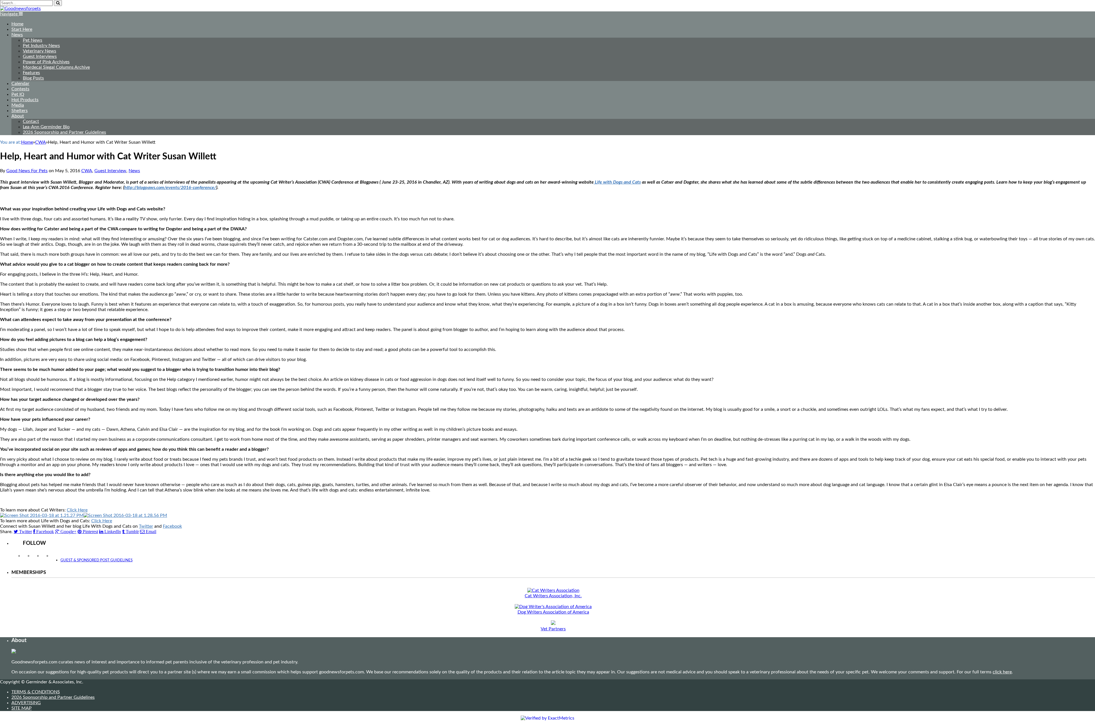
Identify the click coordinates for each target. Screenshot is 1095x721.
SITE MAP (21, 708)
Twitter (146, 526)
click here (1002, 672)
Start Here (21, 29)
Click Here (77, 510)
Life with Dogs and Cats (617, 182)
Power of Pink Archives (46, 62)
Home (17, 24)
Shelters (19, 110)
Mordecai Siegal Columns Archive (56, 67)
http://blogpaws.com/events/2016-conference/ (170, 187)
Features (31, 72)
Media (17, 105)
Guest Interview (110, 170)
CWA (86, 170)
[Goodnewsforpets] (20, 8)
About (17, 116)
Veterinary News (39, 51)
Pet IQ (17, 94)
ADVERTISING (26, 702)
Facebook (172, 526)
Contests (20, 89)
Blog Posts (33, 78)
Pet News (32, 40)
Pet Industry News (41, 45)
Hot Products (24, 100)
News (17, 35)
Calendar (20, 83)
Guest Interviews (40, 56)
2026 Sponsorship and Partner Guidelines (64, 132)
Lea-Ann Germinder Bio (46, 127)
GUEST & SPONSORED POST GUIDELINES (96, 560)
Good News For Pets (27, 170)
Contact (31, 121)
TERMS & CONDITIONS (35, 692)
